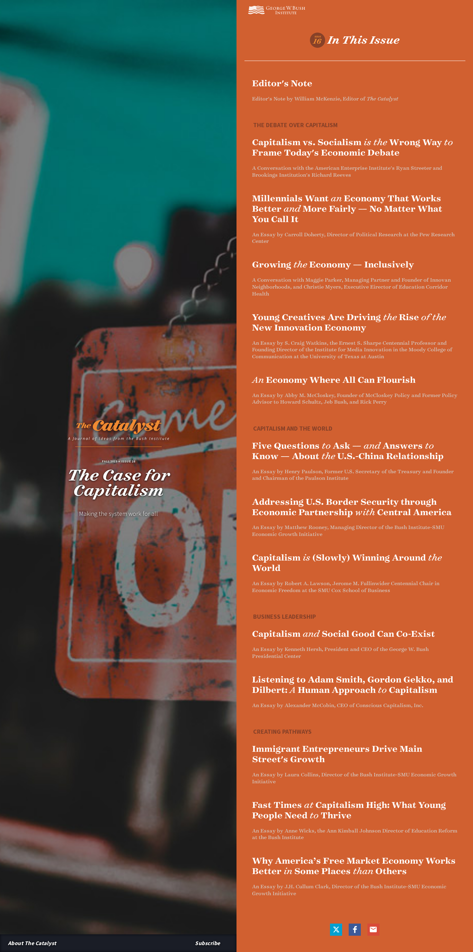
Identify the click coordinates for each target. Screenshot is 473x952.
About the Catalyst (32, 943)
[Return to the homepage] (118, 432)
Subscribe (207, 943)
